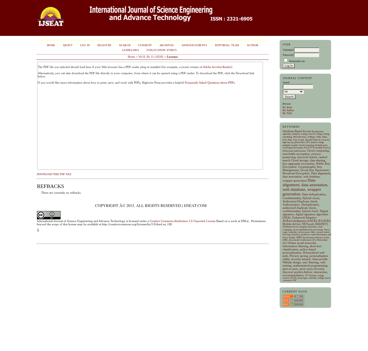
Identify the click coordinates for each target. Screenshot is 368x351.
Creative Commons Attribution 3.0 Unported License (183, 221)
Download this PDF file (54, 174)
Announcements (194, 45)
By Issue (287, 107)
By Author (288, 110)
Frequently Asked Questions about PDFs (210, 82)
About (68, 45)
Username (288, 49)
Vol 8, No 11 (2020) (150, 56)
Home (51, 45)
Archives (166, 45)
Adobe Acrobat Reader (217, 67)
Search (125, 45)
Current (145, 45)
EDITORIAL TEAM (227, 45)
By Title (287, 113)
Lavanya (172, 56)
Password (288, 54)
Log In (85, 45)
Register (105, 45)
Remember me (297, 61)
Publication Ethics (162, 50)
